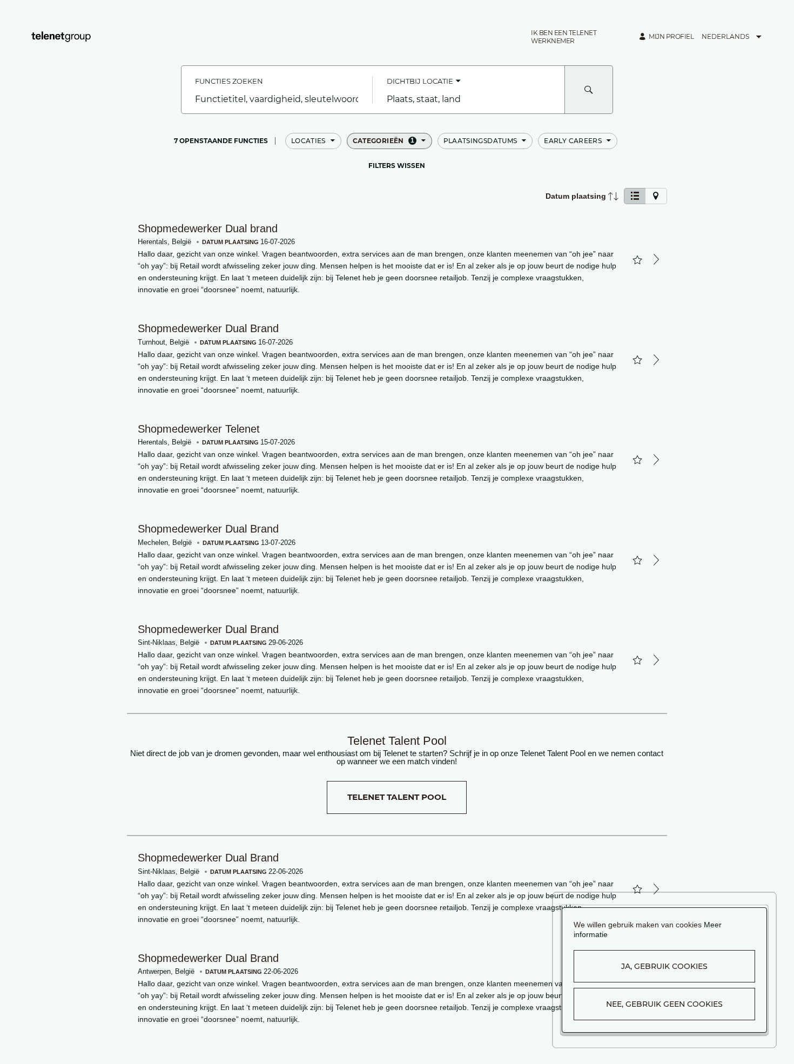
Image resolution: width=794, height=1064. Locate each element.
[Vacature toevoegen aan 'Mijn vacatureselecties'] (637, 260)
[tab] (634, 196)
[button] (579, 37)
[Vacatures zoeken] (588, 89)
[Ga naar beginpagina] (61, 37)
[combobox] (277, 99)
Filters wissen (396, 166)
